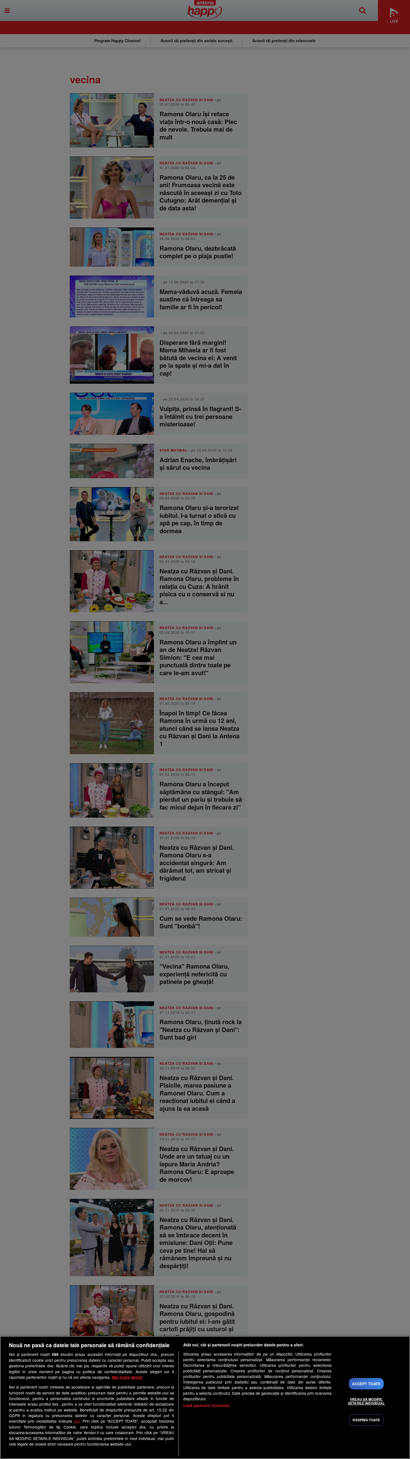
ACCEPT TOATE (366, 1383)
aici (77, 1421)
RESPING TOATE (366, 1420)
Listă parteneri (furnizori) (206, 1405)
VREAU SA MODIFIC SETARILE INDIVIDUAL (366, 1401)
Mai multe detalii (127, 1377)
